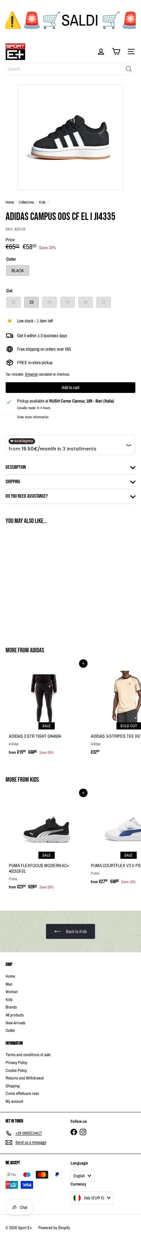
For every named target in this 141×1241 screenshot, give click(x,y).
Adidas (37, 650)
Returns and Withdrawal (25, 1078)
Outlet (10, 1030)
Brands (11, 1007)
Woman (12, 991)
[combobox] (70, 69)
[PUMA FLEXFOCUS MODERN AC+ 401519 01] (46, 843)
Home (10, 202)
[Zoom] (114, 180)
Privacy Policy (16, 1062)
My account (14, 1101)
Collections (26, 202)
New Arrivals (15, 1023)
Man (9, 984)
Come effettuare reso (22, 1093)
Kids (42, 202)
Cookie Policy (16, 1070)
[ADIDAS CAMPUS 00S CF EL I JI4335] (46, 581)
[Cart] (116, 51)
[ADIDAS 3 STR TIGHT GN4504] (46, 711)
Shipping (31, 374)
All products (15, 1015)
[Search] (128, 69)
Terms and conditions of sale (28, 1054)
